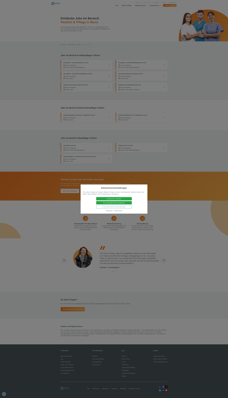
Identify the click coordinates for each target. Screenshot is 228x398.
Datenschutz (118, 210)
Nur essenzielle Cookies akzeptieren (114, 202)
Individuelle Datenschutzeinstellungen (114, 206)
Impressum (109, 210)
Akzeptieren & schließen (114, 198)
